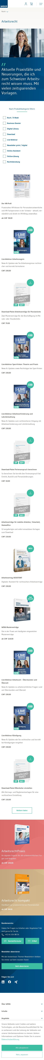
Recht (4, 11)
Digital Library (13, 129)
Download (11, 134)
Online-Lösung (13, 156)
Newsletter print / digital (17, 145)
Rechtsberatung (13, 162)
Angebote (5, 1018)
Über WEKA (6, 1004)
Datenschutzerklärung (10, 1039)
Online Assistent (13, 151)
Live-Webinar (12, 140)
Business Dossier (14, 123)
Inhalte (4, 1011)
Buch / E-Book (13, 118)
